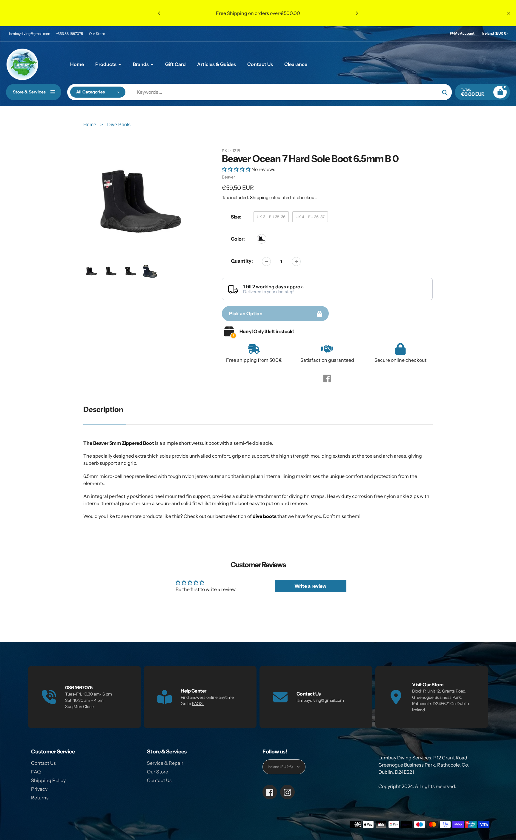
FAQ (36, 772)
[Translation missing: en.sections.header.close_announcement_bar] (509, 13)
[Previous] (159, 13)
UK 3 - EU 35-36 (271, 216)
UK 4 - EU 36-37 (310, 216)
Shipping (259, 197)
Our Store (97, 33)
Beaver (228, 177)
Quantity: (242, 261)
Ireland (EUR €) (495, 33)
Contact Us (43, 763)
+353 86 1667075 (69, 33)
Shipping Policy (48, 780)
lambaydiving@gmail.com (29, 33)
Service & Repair (165, 763)
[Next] (357, 13)
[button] (236, 169)
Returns (40, 798)
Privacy (39, 789)
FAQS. (198, 703)
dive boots (265, 516)
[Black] (261, 239)
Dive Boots (118, 124)
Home (90, 124)
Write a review (310, 586)
